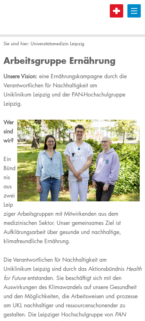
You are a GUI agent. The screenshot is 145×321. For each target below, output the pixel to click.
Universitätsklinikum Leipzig (30, 17)
